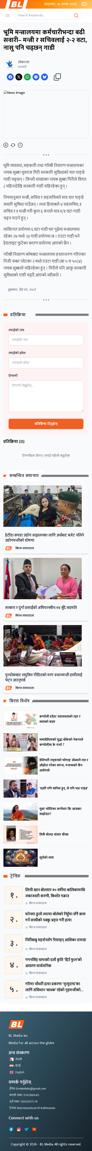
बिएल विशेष (19, 701)
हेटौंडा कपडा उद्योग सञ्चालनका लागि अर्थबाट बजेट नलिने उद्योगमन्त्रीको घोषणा (44, 538)
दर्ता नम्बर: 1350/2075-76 (23, 1101)
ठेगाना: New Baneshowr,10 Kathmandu (32, 1108)
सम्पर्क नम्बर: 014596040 (24, 1095)
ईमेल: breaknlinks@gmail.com (27, 1088)
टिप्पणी (13, 376)
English (19, 1072)
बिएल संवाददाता (24, 548)
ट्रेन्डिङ (15, 876)
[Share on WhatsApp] (27, 77)
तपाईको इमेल (17, 353)
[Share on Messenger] (36, 77)
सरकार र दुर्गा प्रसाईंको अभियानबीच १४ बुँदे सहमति (41, 608)
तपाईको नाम (16, 330)
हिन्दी (18, 1065)
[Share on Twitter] (18, 77)
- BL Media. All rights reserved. (59, 1144)
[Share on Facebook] (10, 77)
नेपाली (18, 1059)
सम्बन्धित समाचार (24, 475)
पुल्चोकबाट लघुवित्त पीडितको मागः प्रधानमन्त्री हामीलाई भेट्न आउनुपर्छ (43, 678)
